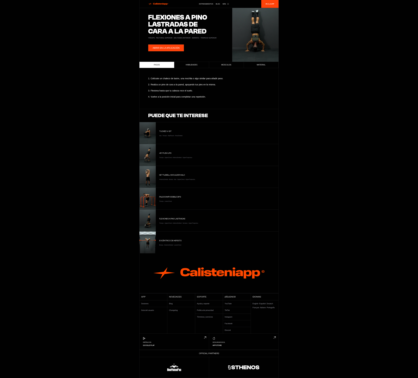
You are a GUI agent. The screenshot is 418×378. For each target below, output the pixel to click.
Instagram (228, 317)
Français (256, 307)
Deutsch (270, 304)
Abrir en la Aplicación (166, 48)
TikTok (227, 310)
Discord (228, 330)
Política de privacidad (205, 310)
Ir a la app (270, 4)
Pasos (157, 65)
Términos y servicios (205, 317)
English (255, 304)
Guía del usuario (147, 310)
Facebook (228, 323)
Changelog (173, 310)
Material (261, 65)
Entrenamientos (206, 4)
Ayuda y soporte (203, 304)
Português (271, 307)
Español (262, 304)
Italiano (263, 307)
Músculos (226, 65)
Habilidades (191, 65)
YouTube (228, 304)
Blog (218, 4)
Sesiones (144, 304)
